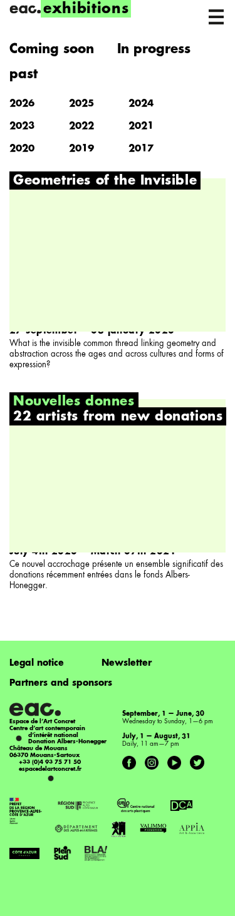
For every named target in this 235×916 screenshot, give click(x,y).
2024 (141, 104)
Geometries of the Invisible (105, 181)
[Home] (25, 9)
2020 (21, 149)
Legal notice (36, 663)
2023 (21, 126)
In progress (154, 50)
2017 (141, 149)
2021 (141, 126)
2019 (81, 149)
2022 (81, 126)
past (23, 75)
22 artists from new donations (117, 417)
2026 (21, 104)
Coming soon (51, 50)
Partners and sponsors (60, 683)
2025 (81, 104)
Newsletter (127, 663)
